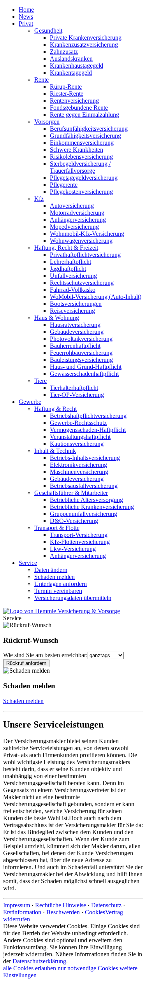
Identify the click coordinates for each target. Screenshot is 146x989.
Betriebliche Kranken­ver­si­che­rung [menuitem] (92, 506)
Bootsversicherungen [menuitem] (76, 303)
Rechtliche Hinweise (60, 905)
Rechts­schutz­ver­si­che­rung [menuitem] (82, 282)
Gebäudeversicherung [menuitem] (77, 331)
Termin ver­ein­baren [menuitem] (58, 590)
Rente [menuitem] (41, 79)
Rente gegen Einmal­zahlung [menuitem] (84, 114)
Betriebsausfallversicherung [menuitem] (84, 485)
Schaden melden (23, 701)
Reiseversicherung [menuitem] (72, 310)
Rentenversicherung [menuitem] (74, 100)
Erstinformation (22, 912)
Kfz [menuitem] (39, 198)
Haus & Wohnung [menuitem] (56, 317)
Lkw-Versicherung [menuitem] (73, 548)
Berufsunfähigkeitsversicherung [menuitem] (89, 128)
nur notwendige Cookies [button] (88, 968)
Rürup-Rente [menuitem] (66, 86)
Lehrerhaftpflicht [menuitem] (70, 261)
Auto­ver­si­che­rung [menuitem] (72, 205)
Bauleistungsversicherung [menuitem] (81, 359)
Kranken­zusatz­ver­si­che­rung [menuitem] (84, 44)
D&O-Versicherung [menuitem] (74, 520)
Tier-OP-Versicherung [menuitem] (77, 394)
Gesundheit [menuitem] (48, 30)
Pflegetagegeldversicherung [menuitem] (84, 177)
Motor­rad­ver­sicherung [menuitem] (77, 212)
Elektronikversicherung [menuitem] (78, 464)
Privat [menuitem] (26, 23)
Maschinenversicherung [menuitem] (79, 471)
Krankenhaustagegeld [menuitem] (76, 65)
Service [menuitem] (28, 562)
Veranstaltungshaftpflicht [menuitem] (80, 436)
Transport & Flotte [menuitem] (56, 527)
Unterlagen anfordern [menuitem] (60, 583)
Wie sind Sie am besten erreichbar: (45, 655)
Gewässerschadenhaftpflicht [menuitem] (84, 373)
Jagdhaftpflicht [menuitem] (68, 268)
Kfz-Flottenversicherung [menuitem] (80, 541)
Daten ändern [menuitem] (50, 569)
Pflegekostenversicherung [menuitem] (81, 191)
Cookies (95, 912)
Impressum (16, 905)
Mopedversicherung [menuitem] (74, 226)
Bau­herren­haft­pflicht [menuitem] (75, 345)
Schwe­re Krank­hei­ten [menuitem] (76, 149)
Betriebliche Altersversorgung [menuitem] (86, 499)
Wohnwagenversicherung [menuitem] (81, 240)
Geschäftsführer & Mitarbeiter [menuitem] (71, 492)
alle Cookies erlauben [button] (29, 968)
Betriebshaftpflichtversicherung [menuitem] (88, 415)
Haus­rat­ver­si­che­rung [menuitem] (75, 324)
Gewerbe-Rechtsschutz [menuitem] (78, 422)
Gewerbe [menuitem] (30, 401)
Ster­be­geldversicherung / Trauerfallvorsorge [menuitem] (80, 167)
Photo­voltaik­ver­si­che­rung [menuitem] (81, 338)
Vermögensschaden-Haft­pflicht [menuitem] (88, 429)
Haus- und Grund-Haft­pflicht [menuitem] (85, 366)
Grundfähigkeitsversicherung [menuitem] (85, 135)
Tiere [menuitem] (40, 380)
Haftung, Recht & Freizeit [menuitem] (66, 247)
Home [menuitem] (26, 9)
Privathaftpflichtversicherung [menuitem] (85, 254)
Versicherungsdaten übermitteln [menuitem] (72, 597)
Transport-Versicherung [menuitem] (78, 534)
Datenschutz (106, 905)
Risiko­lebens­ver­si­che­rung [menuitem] (81, 156)
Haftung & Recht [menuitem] (55, 408)
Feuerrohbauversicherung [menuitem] (81, 352)
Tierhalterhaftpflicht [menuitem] (74, 387)
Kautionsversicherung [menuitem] (77, 443)
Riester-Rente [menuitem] (66, 93)
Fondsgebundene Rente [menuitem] (79, 107)
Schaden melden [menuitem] (54, 576)
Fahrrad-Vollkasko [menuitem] (72, 289)
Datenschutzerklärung (39, 961)
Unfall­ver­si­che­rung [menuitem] (73, 275)
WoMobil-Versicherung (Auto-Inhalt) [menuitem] (95, 296)
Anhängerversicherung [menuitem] (78, 219)
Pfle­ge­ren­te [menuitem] (63, 184)
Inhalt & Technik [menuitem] (55, 450)
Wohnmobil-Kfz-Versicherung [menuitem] (87, 233)
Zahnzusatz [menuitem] (64, 51)
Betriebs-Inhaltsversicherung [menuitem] (85, 457)
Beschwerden (63, 912)
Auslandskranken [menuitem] (71, 58)
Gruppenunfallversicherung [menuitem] (83, 513)
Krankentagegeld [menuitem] (71, 72)
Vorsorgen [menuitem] (47, 121)
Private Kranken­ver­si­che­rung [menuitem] (85, 37)
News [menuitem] (26, 16)
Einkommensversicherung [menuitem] (82, 142)
